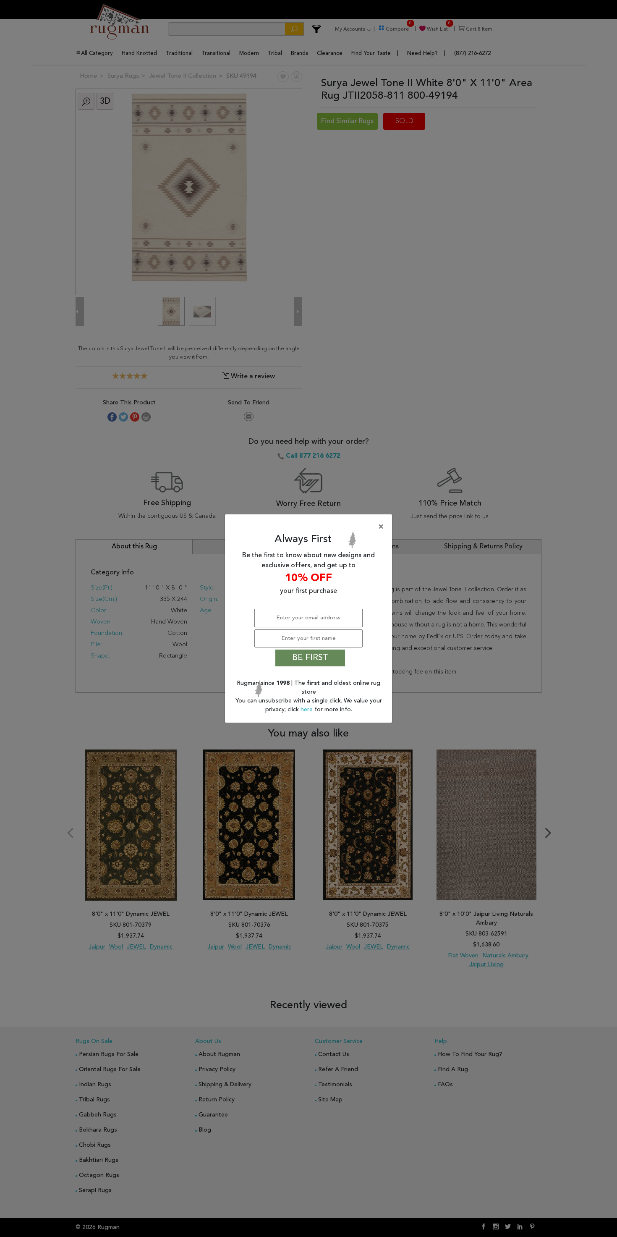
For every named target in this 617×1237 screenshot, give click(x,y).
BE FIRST (310, 658)
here (307, 710)
